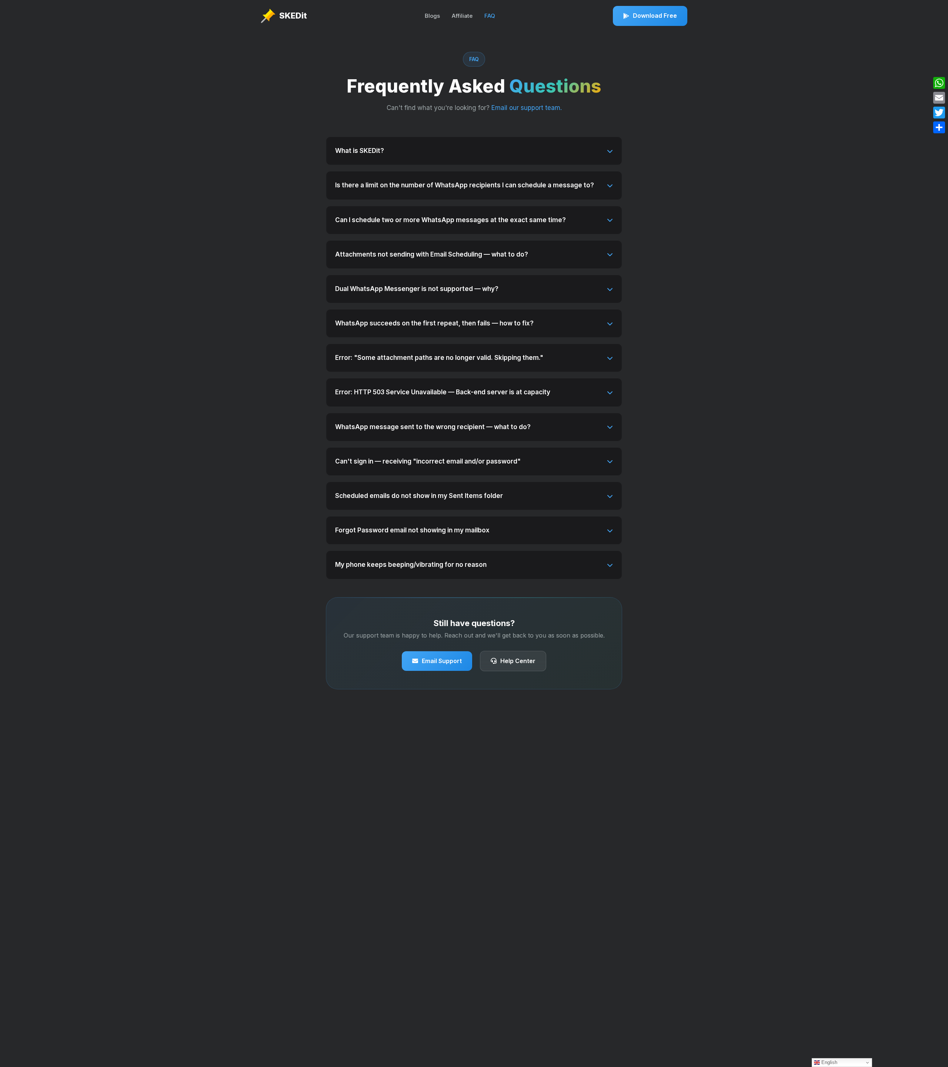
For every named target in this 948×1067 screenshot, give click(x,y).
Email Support (442, 661)
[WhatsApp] (939, 83)
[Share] (939, 127)
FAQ (489, 15)
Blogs (432, 15)
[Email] (939, 97)
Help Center (517, 661)
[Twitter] (939, 112)
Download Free (655, 15)
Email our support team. (526, 107)
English (828, 1062)
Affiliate (462, 15)
